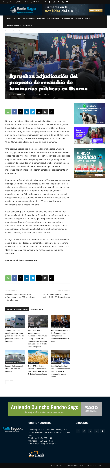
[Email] (39, 111)
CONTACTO (27, 25)
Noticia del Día (33, 327)
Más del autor (37, 309)
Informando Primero (19, 31)
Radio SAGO (17, 95)
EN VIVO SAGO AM (94, 466)
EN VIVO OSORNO (56, 466)
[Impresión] (45, 111)
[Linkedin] (26, 111)
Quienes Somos (13, 25)
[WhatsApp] (8, 111)
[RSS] (58, 2)
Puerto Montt (29, 19)
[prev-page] (7, 382)
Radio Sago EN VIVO (32, 2)
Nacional (41, 19)
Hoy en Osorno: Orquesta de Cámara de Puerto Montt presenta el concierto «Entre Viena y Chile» (60, 335)
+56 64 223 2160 (44, 438)
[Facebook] (49, 2)
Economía (9, 327)
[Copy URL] (51, 111)
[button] (45, 2)
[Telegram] (32, 111)
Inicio (7, 31)
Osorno (17, 19)
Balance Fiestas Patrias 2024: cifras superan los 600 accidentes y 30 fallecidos (20, 297)
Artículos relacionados (17, 309)
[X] (63, 2)
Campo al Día (67, 19)
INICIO (9, 19)
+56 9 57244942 (46, 441)
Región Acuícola (83, 19)
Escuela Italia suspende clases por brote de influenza (14, 368)
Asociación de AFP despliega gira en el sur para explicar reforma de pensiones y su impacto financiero (14, 335)
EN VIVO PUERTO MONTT (75, 466)
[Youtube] (67, 2)
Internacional (53, 19)
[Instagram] (54, 2)
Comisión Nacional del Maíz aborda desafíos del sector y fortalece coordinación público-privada (60, 371)
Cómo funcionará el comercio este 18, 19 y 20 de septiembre (56, 295)
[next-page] (11, 382)
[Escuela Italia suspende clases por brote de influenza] (15, 357)
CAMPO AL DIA (33, 363)
